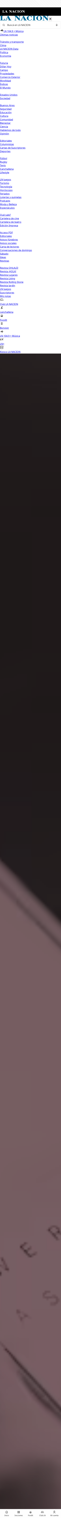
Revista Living (7, 278)
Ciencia (4, 126)
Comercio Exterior (10, 77)
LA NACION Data (9, 48)
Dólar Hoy (5, 66)
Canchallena (7, 169)
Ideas (3, 257)
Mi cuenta (54, 1515)
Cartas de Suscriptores (12, 147)
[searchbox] (29, 25)
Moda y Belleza (8, 204)
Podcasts (5, 200)
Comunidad (6, 119)
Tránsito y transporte (12, 41)
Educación (6, 112)
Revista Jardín (7, 285)
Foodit (30, 1515)
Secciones (19, 1515)
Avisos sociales (8, 243)
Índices (4, 84)
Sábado (4, 253)
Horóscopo (6, 190)
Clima (3, 45)
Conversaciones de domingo (16, 250)
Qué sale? (5, 215)
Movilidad (5, 80)
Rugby (3, 162)
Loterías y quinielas (10, 197)
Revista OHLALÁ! (9, 268)
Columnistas (7, 144)
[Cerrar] (50, 19)
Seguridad (6, 109)
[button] (30, 185)
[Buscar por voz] (57, 25)
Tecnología (6, 186)
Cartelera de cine (9, 218)
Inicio (6, 1515)
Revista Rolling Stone (11, 282)
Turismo (4, 183)
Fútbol (3, 158)
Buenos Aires (7, 105)
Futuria (4, 63)
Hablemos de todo (10, 130)
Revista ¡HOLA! (8, 271)
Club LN (42, 1515)
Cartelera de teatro (10, 222)
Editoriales (6, 140)
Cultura (4, 116)
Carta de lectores (9, 246)
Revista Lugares (9, 275)
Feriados (5, 193)
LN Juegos (5, 179)
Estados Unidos (8, 94)
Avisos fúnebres (9, 239)
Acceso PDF (6, 232)
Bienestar (5, 123)
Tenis (3, 165)
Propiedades (7, 73)
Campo (4, 70)
